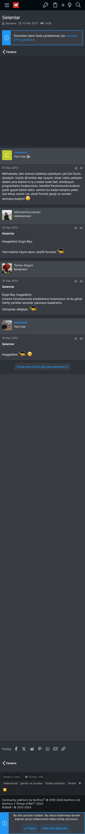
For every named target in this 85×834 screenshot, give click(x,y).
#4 (81, 338)
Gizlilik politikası (55, 783)
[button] (7, 5)
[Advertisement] (42, 100)
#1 (81, 168)
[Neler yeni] (69, 5)
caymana (10, 23)
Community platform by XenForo (41, 800)
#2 (81, 228)
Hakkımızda (10, 783)
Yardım (71, 783)
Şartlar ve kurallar (31, 783)
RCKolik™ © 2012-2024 (16, 807)
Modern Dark (11, 777)
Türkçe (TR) (35, 777)
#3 (81, 281)
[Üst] (79, 783)
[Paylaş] (76, 168)
